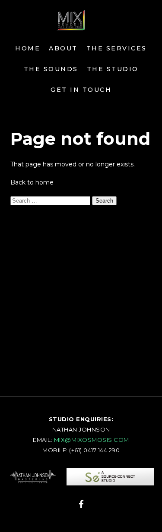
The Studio (113, 69)
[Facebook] (81, 506)
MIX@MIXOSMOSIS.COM (91, 439)
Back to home (32, 182)
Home (27, 48)
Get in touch (81, 90)
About (63, 48)
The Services (116, 48)
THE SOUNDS (51, 69)
